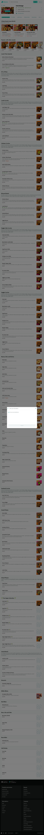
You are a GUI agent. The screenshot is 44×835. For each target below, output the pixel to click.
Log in (9, 412)
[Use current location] (36, 408)
